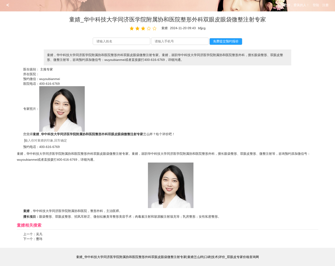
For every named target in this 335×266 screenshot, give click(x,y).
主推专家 (46, 69)
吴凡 (39, 234)
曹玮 (39, 239)
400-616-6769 (49, 83)
